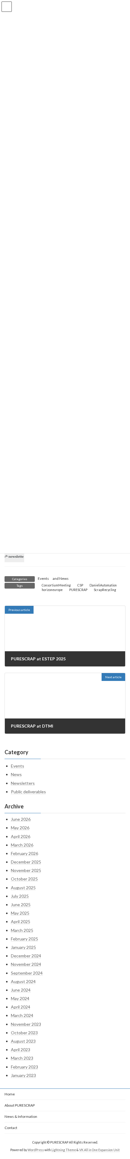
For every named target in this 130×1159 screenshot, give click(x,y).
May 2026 (20, 827)
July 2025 (20, 896)
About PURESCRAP (20, 1105)
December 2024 (26, 955)
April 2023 (20, 1049)
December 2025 (26, 861)
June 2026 (21, 819)
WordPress (36, 1150)
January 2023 (23, 1075)
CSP (80, 585)
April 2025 (20, 921)
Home (10, 1094)
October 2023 (24, 1032)
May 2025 (20, 913)
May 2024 (20, 998)
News (64, 578)
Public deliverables (28, 791)
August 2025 (23, 887)
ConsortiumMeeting (56, 585)
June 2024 (21, 989)
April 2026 (20, 836)
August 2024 (23, 981)
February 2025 (24, 938)
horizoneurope (52, 590)
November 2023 (26, 1024)
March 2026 (22, 844)
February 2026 (24, 853)
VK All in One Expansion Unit (99, 1150)
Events (43, 578)
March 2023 (22, 1058)
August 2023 (23, 1041)
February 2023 (24, 1066)
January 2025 (23, 947)
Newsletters (23, 783)
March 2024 (22, 1015)
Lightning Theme (63, 1150)
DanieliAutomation (103, 585)
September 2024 (27, 973)
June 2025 (21, 904)
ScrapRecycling (105, 590)
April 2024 (20, 1006)
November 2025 (26, 870)
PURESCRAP (78, 590)
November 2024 (26, 964)
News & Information (21, 1116)
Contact (11, 1127)
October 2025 (24, 878)
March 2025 (22, 930)
